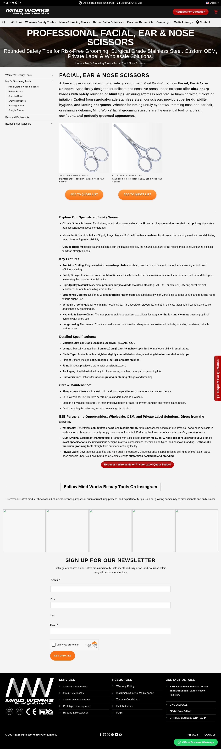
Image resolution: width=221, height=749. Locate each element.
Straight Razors (16, 110)
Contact (205, 22)
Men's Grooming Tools (98, 63)
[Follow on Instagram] (7, 3)
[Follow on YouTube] (20, 3)
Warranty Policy (125, 686)
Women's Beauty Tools (18, 75)
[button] (3, 22)
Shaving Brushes (17, 100)
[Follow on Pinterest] (13, 3)
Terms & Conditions (127, 699)
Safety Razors (15, 91)
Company (162, 22)
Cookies (210, 735)
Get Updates (62, 655)
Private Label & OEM (73, 693)
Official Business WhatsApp (198, 742)
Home (18, 22)
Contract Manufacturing (75, 686)
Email (54, 625)
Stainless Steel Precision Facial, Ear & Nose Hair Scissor (137, 180)
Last (52, 615)
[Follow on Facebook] (4, 3)
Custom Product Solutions (76, 699)
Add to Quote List (84, 194)
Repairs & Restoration (75, 712)
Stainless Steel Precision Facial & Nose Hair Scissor (81, 180)
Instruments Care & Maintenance (135, 693)
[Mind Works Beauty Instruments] (26, 11)
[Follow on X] (10, 3)
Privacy (193, 735)
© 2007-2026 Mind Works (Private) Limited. (31, 734)
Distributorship (124, 706)
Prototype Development (76, 706)
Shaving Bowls (15, 96)
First (52, 599)
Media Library (182, 22)
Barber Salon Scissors (107, 22)
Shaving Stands (16, 105)
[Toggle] (52, 75)
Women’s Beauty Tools (39, 22)
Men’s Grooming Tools (73, 22)
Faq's (119, 712)
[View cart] (216, 12)
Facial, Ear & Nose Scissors (23, 86)
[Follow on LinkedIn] (16, 3)
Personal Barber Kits (140, 22)
